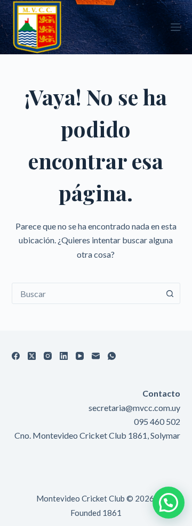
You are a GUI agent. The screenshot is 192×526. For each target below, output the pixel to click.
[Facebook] (16, 356)
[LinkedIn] (64, 356)
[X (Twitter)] (32, 356)
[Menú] (175, 27)
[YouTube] (80, 356)
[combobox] (86, 293)
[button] (169, 503)
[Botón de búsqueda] (169, 293)
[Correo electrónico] (96, 356)
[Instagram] (48, 356)
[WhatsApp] (112, 356)
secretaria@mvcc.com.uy (134, 407)
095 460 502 (157, 421)
